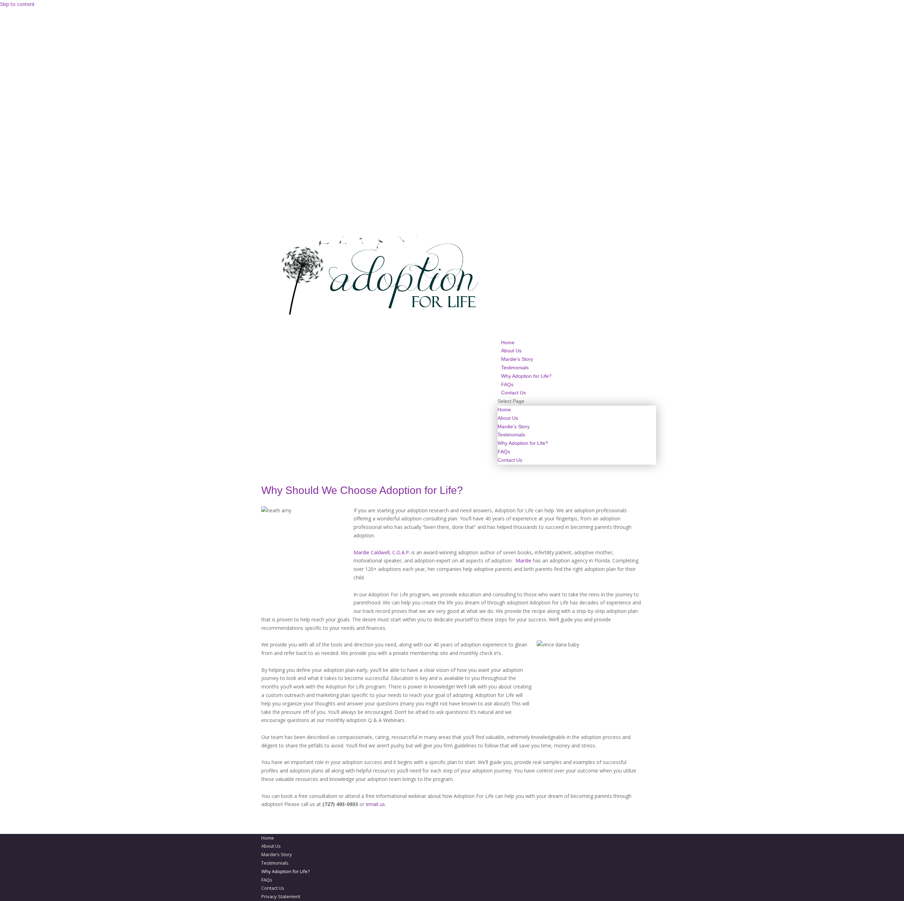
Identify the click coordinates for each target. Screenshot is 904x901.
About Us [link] (508, 418)
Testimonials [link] (511, 434)
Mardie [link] (523, 560)
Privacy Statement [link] (280, 896)
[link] (381, 313)
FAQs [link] (504, 451)
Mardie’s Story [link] (514, 426)
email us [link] (375, 804)
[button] (577, 430)
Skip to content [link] (17, 4)
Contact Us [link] (510, 460)
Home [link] (504, 409)
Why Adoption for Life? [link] (526, 376)
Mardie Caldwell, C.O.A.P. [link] (381, 552)
